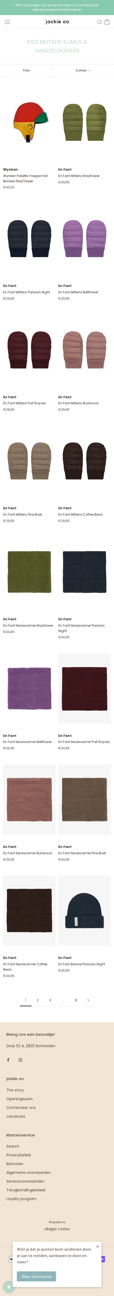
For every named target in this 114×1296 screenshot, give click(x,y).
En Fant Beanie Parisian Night (81, 964)
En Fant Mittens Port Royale (24, 403)
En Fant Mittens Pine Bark (22, 514)
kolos (65, 1229)
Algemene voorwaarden (28, 1172)
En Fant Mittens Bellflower (78, 292)
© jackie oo (57, 1222)
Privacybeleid (18, 1155)
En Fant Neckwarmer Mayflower (28, 625)
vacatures (15, 1116)
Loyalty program (21, 1198)
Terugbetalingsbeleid (25, 1190)
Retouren (14, 1163)
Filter (26, 70)
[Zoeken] (99, 22)
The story (15, 1090)
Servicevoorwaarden (25, 1181)
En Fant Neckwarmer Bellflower (27, 742)
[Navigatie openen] (7, 22)
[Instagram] (20, 1060)
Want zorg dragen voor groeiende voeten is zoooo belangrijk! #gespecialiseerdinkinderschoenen (57, 7)
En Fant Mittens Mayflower (78, 176)
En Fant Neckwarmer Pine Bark (82, 853)
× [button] (97, 1246)
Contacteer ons (21, 1107)
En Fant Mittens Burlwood (78, 403)
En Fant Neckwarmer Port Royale (83, 742)
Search (12, 1146)
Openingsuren (19, 1099)
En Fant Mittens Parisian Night (26, 292)
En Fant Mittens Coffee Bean (80, 514)
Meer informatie (36, 1276)
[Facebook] (8, 1060)
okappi (50, 1229)
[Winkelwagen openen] (107, 21)
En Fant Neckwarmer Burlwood (27, 853)
